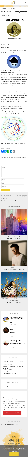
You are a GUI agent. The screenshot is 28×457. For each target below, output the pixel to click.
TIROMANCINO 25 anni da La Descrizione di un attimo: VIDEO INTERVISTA (17, 319)
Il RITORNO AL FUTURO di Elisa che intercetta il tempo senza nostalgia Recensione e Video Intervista (14, 300)
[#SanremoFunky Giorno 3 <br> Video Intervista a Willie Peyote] (14, 222)
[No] (26, 451)
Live (11, 322)
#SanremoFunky (5, 8)
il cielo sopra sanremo (8, 157)
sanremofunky (22, 157)
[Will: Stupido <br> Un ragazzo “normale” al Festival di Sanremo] (14, 253)
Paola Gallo (7, 15)
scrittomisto (3, 159)
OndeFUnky (16, 157)
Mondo (13, 8)
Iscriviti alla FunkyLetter (12, 413)
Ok (11, 453)
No (16, 453)
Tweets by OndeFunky (8, 386)
